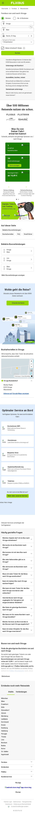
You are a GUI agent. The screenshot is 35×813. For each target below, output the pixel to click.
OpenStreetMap (26, 376)
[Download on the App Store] (25, 787)
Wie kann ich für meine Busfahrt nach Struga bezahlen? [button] (16, 616)
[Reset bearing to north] (31, 366)
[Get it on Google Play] (12, 787)
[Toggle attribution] (32, 376)
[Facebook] (16, 797)
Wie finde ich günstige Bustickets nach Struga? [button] (14, 608)
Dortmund (5, 722)
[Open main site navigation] (3, 3)
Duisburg (4, 728)
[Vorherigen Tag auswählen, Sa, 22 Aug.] (28, 36)
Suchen (17, 53)
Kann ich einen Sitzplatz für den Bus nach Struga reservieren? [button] (15, 630)
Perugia (4, 734)
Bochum (4, 743)
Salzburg (4, 731)
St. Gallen (4, 751)
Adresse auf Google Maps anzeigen (16, 393)
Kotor (3, 748)
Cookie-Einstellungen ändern (19, 806)
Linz (2, 740)
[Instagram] (17, 797)
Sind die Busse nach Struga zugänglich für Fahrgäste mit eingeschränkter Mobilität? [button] (13, 600)
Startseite (4, 8)
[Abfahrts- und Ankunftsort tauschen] (31, 27)
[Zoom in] (31, 361)
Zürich (3, 713)
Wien (3, 701)
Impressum (8, 804)
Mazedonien (24, 8)
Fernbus (14, 8)
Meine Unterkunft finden (13, 48)
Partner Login (8, 802)
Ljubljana (4, 719)
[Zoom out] (31, 363)
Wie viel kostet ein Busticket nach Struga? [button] (14, 568)
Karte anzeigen (14, 165)
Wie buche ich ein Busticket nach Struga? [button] (14, 546)
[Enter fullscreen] (31, 370)
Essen (3, 725)
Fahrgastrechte (26, 802)
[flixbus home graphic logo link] (17, 3)
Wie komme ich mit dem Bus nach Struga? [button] (14, 553)
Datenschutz (17, 802)
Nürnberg (4, 716)
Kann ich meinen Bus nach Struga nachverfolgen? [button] (14, 582)
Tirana (3, 737)
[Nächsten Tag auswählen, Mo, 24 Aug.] (31, 36)
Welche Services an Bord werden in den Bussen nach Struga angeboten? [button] (15, 623)
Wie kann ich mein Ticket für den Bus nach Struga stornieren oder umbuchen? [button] (15, 590)
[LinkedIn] (18, 797)
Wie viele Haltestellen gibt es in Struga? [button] (13, 561)
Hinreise (8, 18)
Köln (2, 707)
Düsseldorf (5, 710)
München (4, 698)
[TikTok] (19, 797)
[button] (17, 24)
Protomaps (17, 376)
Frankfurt (4, 704)
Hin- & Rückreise (22, 18)
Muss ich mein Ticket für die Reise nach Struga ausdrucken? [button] (15, 575)
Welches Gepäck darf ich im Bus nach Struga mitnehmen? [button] (16, 539)
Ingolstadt (5, 754)
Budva (3, 746)
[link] (17, 313)
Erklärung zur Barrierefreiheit (22, 804)
